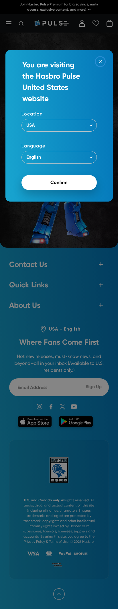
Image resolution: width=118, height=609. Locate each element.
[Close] (100, 61)
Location (32, 114)
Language (33, 146)
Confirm (59, 182)
